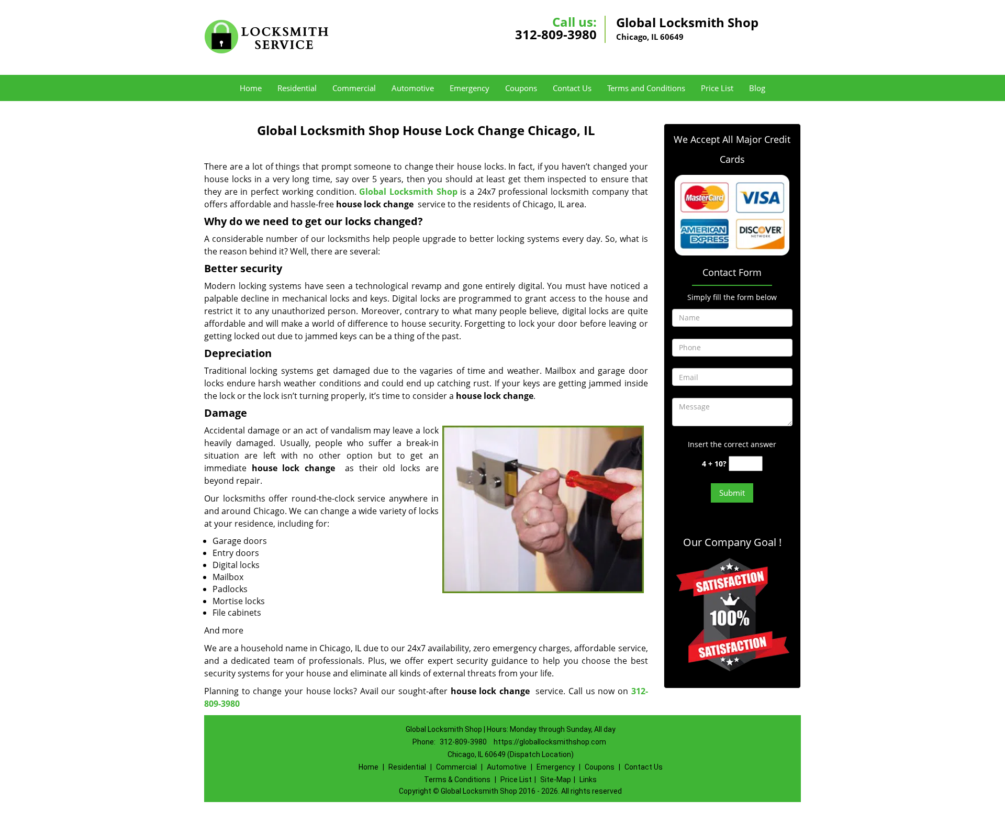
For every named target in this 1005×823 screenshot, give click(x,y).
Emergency (469, 88)
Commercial (354, 88)
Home (251, 88)
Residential (297, 88)
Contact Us (572, 88)
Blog (757, 88)
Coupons (521, 88)
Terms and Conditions (646, 88)
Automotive (413, 88)
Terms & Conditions (457, 779)
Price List (717, 88)
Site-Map (555, 779)
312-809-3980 (556, 34)
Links (588, 779)
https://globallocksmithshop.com (550, 742)
